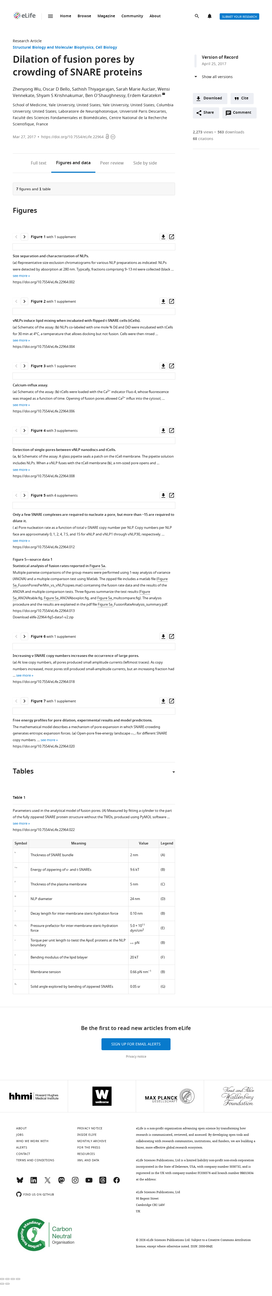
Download (212, 98)
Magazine (106, 16)
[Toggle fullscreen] (13, 1279)
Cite (244, 98)
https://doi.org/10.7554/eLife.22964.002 (44, 282)
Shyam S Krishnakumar (59, 95)
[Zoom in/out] (18, 1279)
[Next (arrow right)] (7, 1284)
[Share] (7, 1279)
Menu (50, 16)
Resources (86, 1154)
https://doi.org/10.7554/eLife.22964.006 (44, 411)
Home (65, 16)
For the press (88, 1147)
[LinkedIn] (33, 1182)
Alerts (210, 16)
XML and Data (88, 1160)
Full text (38, 163)
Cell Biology (106, 48)
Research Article (27, 41)
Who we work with (32, 1141)
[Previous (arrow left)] (2, 1284)
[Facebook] (116, 1182)
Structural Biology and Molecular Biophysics (53, 48)
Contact (23, 1154)
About (155, 16)
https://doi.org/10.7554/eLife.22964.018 (44, 681)
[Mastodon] (61, 1182)
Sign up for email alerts (136, 1044)
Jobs (19, 1135)
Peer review (112, 163)
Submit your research (239, 17)
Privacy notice (136, 1056)
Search (197, 16)
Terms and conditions (35, 1160)
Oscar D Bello (56, 89)
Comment (244, 114)
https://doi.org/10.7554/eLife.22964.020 (44, 746)
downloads (231, 132)
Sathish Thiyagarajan (93, 89)
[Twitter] (47, 1182)
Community (132, 16)
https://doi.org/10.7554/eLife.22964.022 (44, 829)
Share (208, 113)
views (203, 132)
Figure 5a (97, 566)
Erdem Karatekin (144, 95)
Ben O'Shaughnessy (105, 95)
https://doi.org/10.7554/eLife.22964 (72, 137)
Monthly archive (92, 1141)
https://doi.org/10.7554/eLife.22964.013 (44, 610)
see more (20, 276)
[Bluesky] (20, 1182)
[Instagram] (75, 1182)
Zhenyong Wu (27, 89)
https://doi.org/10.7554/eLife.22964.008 (44, 476)
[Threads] (103, 1182)
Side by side (145, 163)
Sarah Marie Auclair (135, 89)
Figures (73, 163)
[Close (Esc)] (2, 1279)
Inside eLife (87, 1135)
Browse (84, 16)
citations (203, 139)
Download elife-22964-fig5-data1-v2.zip (43, 617)
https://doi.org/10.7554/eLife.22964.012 (44, 547)
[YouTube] (89, 1182)
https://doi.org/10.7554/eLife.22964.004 (44, 346)
